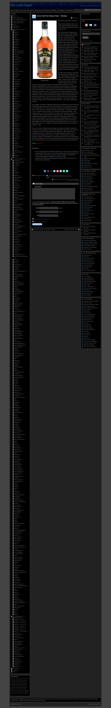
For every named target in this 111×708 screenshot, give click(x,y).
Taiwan (15, 141)
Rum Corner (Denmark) (88, 321)
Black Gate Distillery (18, 204)
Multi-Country (17, 111)
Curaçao (16, 67)
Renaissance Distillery (18, 494)
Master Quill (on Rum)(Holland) (90, 174)
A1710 (15, 167)
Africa (15, 30)
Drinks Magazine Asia (88, 283)
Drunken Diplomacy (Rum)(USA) (90, 307)
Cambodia (16, 54)
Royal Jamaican (17, 511)
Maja (15, 399)
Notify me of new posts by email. (40, 221)
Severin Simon (17, 540)
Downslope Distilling (18, 291)
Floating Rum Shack (88, 202)
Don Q (15, 286)
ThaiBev (15, 569)
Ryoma (15, 518)
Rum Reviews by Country (18, 29)
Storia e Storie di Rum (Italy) (89, 339)
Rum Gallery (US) (87, 326)
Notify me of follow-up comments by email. (42, 219)
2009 (51, 156)
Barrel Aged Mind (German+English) (91, 304)
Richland (16, 503)
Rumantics (86, 336)
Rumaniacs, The (87, 334)
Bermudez (16, 197)
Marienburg (16, 402)
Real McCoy (16, 491)
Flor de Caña (16, 309)
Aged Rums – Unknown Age (20, 631)
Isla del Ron (16, 350)
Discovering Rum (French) (89, 306)
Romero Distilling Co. (18, 510)
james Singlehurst (87, 105)
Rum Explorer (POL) (88, 265)
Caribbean (16, 59)
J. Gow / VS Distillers (18, 353)
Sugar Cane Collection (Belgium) (90, 341)
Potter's (15, 483)
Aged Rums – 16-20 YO (19, 626)
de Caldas (16, 267)
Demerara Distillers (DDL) (19, 271)
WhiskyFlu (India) (87, 165)
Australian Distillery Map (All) (90, 281)
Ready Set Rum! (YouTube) (89, 245)
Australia (16, 41)
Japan (15, 98)
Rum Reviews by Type (67, 176)
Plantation (16, 478)
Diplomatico (16, 281)
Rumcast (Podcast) (87, 249)
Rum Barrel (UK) (87, 160)
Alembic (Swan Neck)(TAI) (89, 173)
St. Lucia (16, 135)
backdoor (39, 175)
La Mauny (16, 378)
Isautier (15, 348)
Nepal (15, 113)
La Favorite (16, 373)
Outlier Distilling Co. (18, 471)
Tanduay (16, 562)
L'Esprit (15, 370)
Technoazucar (17, 565)
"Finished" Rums (17, 617)
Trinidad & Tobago (18, 147)
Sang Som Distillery (18, 531)
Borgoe (15, 210)
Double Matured (17, 644)
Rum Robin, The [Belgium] (89, 181)
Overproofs (16, 653)
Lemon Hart (16, 387)
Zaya (15, 612)
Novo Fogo (16, 456)
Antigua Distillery (17, 177)
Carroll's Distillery (17, 231)
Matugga (16, 404)
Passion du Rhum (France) (89, 316)
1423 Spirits (16, 160)
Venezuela (16, 155)
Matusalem (16, 405)
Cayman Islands (17, 61)
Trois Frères (16, 579)
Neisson (15, 444)
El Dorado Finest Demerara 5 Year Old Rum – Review (44, 229)
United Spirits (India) (18, 584)
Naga (15, 442)
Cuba (15, 66)
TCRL (15, 563)
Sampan (16, 528)
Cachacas (16, 636)
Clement (16, 251)
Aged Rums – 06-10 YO (19, 622)
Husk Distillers (17, 341)
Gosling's (16, 321)
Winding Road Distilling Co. (19, 602)
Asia (15, 37)
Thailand (16, 145)
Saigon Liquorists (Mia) (19, 523)
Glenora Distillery (17, 318)
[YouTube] (86, 25)
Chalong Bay (16, 241)
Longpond (16, 390)
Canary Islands (17, 57)
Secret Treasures (17, 537)
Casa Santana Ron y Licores (20, 234)
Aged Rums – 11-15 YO (19, 624)
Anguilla (15, 32)
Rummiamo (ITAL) (87, 218)
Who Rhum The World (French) (90, 346)
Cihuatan (16, 247)
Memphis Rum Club (88, 260)
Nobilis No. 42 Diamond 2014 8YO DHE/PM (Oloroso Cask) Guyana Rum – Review (91, 87)
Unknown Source (70, 180)
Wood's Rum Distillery (18, 605)
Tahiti (15, 140)
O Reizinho (16, 457)
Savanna (16, 535)
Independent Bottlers (18, 343)
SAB (15, 520)
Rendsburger (16, 496)
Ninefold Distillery (17, 451)
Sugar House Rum (18, 557)
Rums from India (70, 179)
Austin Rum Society (88, 302)
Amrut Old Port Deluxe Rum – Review (52, 16)
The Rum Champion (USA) (89, 270)
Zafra (15, 611)
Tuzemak (16, 582)
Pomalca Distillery (17, 481)
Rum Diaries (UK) (87, 324)
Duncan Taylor (17, 293)
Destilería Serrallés (18, 276)
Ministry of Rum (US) (88, 176)
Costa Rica (16, 64)
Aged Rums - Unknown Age (53, 175)
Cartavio (16, 232)
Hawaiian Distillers (18, 331)
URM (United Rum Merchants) (20, 585)
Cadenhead (16, 222)
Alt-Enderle (16, 172)
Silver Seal (16, 542)
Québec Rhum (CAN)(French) (90, 205)
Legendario (16, 385)
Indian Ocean (17, 91)
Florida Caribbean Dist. (19, 311)
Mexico (15, 109)
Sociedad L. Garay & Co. (19, 545)
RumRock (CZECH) (88, 220)
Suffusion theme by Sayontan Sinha (94, 704)
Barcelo (15, 189)
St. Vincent (16, 136)
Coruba (15, 259)
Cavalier (16, 237)
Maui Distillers (17, 407)
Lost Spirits (16, 395)
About (12, 10)
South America (17, 131)
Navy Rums (16, 651)
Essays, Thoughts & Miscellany (19, 19)
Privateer (16, 486)
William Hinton (17, 599)
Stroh (15, 555)
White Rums (16, 666)
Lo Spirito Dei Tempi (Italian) (89, 314)
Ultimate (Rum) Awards (88, 291)
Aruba (15, 35)
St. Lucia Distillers (17, 550)
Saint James (16, 525)
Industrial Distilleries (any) (19, 345)
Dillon (15, 279)
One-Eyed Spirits (17, 468)
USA (15, 153)
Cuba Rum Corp (17, 264)
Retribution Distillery (18, 500)
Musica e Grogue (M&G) (19, 439)
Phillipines (16, 123)
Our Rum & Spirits (17, 469)
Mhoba (15, 415)
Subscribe (85, 37)
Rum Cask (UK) (87, 208)
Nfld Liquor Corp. (17, 447)
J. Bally (15, 352)
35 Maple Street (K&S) (18, 162)
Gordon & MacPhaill (18, 320)
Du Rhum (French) (87, 309)
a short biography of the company (55, 158)
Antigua (15, 34)
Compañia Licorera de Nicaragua (21, 256)
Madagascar (16, 101)
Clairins (15, 639)
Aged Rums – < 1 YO (18, 619)
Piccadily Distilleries (18, 476)
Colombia (16, 62)
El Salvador (16, 74)
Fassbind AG (16, 306)
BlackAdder (16, 205)
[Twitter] (91, 25)
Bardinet (16, 190)
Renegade (16, 498)
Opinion (17, 10)
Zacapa (15, 609)
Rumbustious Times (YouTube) (90, 247)
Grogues (16, 646)
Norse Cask (16, 454)
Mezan (15, 414)
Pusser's (16, 488)
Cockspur (16, 253)
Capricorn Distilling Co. (19, 226)
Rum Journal (86, 212)
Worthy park (16, 607)
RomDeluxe (16, 508)
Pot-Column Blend (18, 656)
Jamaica (16, 96)
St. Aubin (16, 548)
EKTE (15, 296)
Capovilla (16, 224)
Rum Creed (86, 323)
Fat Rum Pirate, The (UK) (89, 150)
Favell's (15, 308)
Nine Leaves (16, 449)
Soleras (15, 658)
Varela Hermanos (17, 587)
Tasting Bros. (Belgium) (88, 190)
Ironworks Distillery (18, 346)
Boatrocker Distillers (18, 209)
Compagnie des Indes (18, 254)
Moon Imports (17, 429)
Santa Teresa (16, 533)
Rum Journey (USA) (88, 179)
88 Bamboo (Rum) (87, 255)
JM (14, 358)
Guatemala (16, 84)
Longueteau (16, 392)
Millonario (16, 417)
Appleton (16, 178)
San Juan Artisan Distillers (19, 530)
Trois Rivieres (17, 580)
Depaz (15, 272)
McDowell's (16, 409)
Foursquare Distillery (18, 314)
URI (38, 215)
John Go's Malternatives (88, 152)
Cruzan (15, 262)
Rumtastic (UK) (87, 338)
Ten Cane (16, 567)
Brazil (15, 49)
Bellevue (16, 194)
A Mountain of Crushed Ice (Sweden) (91, 301)
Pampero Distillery (18, 473)
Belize (15, 46)
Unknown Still (76, 180)
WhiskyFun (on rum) (88, 167)
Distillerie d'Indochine (18, 283)
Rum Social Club (87, 184)
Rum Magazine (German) (89, 213)
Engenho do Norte (18, 303)
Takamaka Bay (17, 560)
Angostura (16, 175)
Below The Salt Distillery (19, 195)
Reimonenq (16, 493)
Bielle (15, 200)
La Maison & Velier (18, 375)
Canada (15, 56)
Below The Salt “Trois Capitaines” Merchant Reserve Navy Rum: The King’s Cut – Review (91, 95)
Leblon (15, 383)
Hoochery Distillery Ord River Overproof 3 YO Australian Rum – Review (92, 112)
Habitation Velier (17, 325)
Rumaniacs (30, 10)
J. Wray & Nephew (18, 355)
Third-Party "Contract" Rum (19, 572)
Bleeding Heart (17, 207)
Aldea (15, 170)
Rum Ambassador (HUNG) (89, 263)
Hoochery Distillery (18, 338)
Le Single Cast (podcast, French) (90, 242)
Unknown (16, 150)
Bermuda (16, 47)
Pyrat (15, 489)
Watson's (16, 592)
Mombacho (16, 422)
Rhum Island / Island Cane (19, 501)
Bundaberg (16, 219)
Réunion (16, 126)
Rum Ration (86, 215)
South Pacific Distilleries (19, 547)
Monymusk (16, 427)
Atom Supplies (17, 180)
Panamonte (16, 474)
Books (14, 16)
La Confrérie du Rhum (18, 372)
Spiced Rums (17, 659)
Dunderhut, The (87, 311)
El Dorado (16, 299)
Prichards (16, 484)
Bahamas (16, 42)
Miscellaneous (15, 26)
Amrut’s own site (62, 156)
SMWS (15, 543)
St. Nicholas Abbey (18, 552)
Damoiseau (16, 266)
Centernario (16, 239)
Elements (16, 301)
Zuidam (15, 614)
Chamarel (16, 242)
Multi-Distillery (17, 436)
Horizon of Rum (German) (89, 258)
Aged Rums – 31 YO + (18, 629)
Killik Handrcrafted (18, 367)
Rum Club (16, 515)
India (68, 175)
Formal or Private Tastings (18, 21)
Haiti (15, 88)
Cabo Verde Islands (18, 52)
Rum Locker (86, 331)
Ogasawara (16, 461)
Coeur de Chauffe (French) (89, 198)
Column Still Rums (18, 641)
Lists (13, 24)
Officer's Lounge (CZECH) (89, 261)
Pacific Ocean (17, 116)
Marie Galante (17, 104)
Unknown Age (76, 179)
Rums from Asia (64, 179)
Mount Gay (16, 432)
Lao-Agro (16, 382)
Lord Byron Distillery (18, 394)
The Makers (53, 10)
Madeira (15, 103)
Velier (15, 589)
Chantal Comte (17, 244)
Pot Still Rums (17, 654)
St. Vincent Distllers (18, 553)
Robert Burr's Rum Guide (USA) (90, 288)
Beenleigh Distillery (18, 192)
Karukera (16, 363)
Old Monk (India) (17, 464)
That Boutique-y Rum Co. (19, 570)
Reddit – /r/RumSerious (88, 286)
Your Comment (38, 186)
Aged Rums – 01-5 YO (18, 621)
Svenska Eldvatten (18, 558)
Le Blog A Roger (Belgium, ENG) (90, 153)
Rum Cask (16, 513)
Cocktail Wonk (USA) (88, 197)
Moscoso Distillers (18, 431)
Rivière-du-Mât (17, 506)
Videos (14, 671)
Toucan (15, 575)
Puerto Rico (16, 125)
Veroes (15, 590)
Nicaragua (16, 115)
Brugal (15, 217)
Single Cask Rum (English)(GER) (90, 186)
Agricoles (16, 632)
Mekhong (16, 410)
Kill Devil (16, 365)
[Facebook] (95, 25)
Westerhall (16, 594)
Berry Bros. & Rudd (18, 199)
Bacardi (15, 183)
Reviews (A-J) (38, 10)
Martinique (16, 106)
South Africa (16, 130)
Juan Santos (16, 360)
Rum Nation (16, 516)
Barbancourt (16, 187)
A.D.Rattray (16, 163)
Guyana (15, 86)
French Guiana (17, 79)
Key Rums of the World (17, 22)
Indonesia (16, 93)
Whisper (15, 597)
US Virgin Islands (17, 152)
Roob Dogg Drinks (87, 319)
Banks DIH (16, 185)
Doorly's (15, 288)
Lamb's (15, 380)
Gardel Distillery (17, 316)
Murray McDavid (17, 437)
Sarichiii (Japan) (87, 162)
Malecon (16, 400)
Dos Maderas (17, 289)
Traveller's (16, 577)
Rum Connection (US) (88, 210)
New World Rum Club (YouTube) (90, 244)
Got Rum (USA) (87, 203)
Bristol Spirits (16, 214)
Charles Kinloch (17, 246)
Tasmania (16, 143)
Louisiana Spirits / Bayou (19, 397)
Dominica (16, 69)
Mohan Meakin (17, 420)
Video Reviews (70, 10)
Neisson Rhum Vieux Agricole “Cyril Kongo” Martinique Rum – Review (92, 107)
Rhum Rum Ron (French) (89, 318)
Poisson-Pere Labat (18, 479)
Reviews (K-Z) (46, 10)
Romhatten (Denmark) (88, 207)
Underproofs (16, 663)
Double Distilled (17, 643)
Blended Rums (64, 175)
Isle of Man (16, 94)
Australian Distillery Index (89, 279)
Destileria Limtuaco (18, 274)
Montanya (16, 424)
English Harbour (17, 304)
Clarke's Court (17, 249)
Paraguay (16, 120)
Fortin (15, 313)
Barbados (16, 44)
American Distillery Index (89, 278)
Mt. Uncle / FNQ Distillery (19, 434)
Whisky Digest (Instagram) (89, 344)
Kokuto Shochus (17, 649)
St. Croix (16, 133)
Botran (15, 212)
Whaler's (16, 595)
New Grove (16, 446)
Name (37, 207)
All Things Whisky (87, 276)
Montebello (16, 426)
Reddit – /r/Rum (87, 284)
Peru (15, 121)
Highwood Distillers (18, 335)
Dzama (15, 294)
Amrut (60, 175)
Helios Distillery (17, 333)
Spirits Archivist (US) (88, 188)
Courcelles (16, 261)
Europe (15, 76)
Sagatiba (16, 521)
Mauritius (16, 108)
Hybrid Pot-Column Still (19, 648)
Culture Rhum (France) (88, 200)
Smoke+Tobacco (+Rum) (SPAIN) (90, 163)
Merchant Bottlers (17, 412)
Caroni (15, 229)
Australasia (16, 39)
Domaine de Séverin (18, 284)
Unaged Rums (17, 661)
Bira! (15, 202)
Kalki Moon (16, 362)
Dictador (16, 278)
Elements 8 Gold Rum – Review (71, 229)
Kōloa (15, 368)
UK (14, 148)
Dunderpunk (86, 256)
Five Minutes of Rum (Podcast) (90, 240)
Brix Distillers (16, 215)
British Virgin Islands (18, 51)
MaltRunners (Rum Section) (89, 158)
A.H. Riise (16, 165)
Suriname (16, 138)
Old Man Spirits (17, 463)
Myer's (15, 441)
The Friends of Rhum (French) (90, 343)
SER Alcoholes (17, 538)
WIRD (15, 604)
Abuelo (15, 168)
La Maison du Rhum (18, 377)
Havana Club (16, 330)
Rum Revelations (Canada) (89, 217)
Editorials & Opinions (17, 17)
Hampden (16, 328)
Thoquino (16, 574)
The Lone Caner (21, 5)
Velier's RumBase (87, 295)
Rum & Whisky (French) (88, 178)
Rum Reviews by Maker (58, 176)
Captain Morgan (17, 227)
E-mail (37, 211)
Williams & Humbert (18, 600)
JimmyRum (16, 357)
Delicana (16, 269)
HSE (15, 340)
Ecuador (16, 72)
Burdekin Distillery (18, 221)
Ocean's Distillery (17, 459)
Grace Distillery (17, 323)
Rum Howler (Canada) (88, 328)
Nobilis (15, 452)
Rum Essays (24, 10)
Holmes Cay (16, 336)
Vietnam (15, 157)
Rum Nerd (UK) (87, 333)
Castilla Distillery (17, 236)
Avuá (15, 182)
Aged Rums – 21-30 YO (19, 627)
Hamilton (16, 326)
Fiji (14, 78)
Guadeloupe (16, 83)
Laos (15, 99)
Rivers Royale (17, 505)
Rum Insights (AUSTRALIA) (89, 329)
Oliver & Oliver (17, 466)
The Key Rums (61, 10)
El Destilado (16, 298)
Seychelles (16, 128)
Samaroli (16, 526)
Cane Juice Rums (17, 637)
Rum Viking (86, 268)
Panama (16, 118)
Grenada (16, 81)
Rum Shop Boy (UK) (88, 183)
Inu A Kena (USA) (87, 312)
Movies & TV (15, 27)
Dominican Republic (18, 71)
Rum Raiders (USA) (88, 267)
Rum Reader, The (87, 289)
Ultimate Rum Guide (88, 293)
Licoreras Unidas (17, 388)
